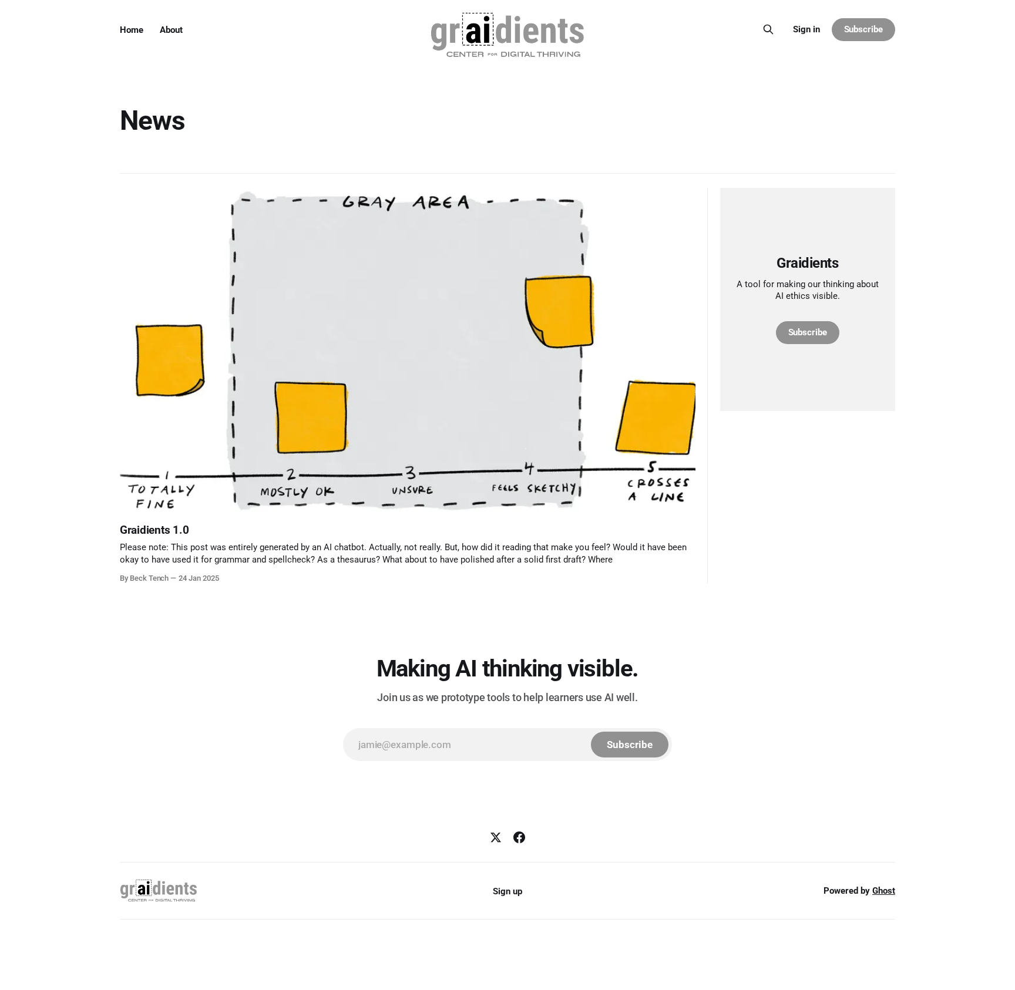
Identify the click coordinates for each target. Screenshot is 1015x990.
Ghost (883, 890)
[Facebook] (519, 837)
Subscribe (863, 29)
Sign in (806, 29)
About (171, 30)
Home (131, 30)
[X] (496, 837)
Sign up (507, 891)
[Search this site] (768, 29)
